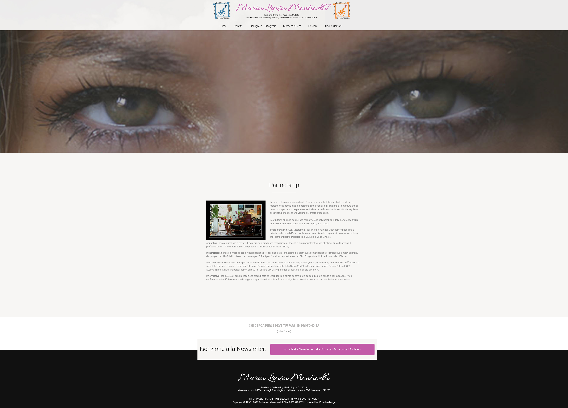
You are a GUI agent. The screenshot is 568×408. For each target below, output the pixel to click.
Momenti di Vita (292, 26)
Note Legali (280, 398)
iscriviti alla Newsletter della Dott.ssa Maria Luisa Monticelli (322, 349)
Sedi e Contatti (333, 26)
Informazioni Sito (260, 398)
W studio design (327, 402)
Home (223, 26)
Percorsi (313, 26)
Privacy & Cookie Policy (304, 398)
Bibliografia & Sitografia (263, 26)
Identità (238, 26)
